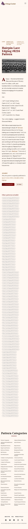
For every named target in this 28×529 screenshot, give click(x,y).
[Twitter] (22, 520)
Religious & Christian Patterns (20, 489)
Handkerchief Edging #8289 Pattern (11, 211)
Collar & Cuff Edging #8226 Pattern (10, 283)
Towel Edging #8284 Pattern (9, 232)
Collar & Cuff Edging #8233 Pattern (10, 272)
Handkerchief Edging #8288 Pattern (11, 200)
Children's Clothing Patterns (7, 457)
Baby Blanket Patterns (5, 445)
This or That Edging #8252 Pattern (10, 383)
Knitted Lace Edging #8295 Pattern (10, 312)
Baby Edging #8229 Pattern (9, 259)
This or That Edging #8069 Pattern (10, 386)
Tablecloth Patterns (18, 499)
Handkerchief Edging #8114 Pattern (10, 213)
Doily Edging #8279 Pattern (9, 251)
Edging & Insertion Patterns (7, 466)
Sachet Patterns (17, 493)
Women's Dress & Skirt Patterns (5, 505)
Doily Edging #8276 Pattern (9, 243)
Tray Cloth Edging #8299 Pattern (10, 370)
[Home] (8, 3)
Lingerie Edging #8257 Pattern (9, 360)
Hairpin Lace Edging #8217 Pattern (10, 293)
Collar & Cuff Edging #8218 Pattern (10, 285)
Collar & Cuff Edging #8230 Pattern (10, 280)
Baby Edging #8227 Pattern (9, 264)
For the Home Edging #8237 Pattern (11, 341)
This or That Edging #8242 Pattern (10, 378)
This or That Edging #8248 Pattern (10, 410)
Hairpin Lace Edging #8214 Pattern (10, 296)
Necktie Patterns (18, 481)
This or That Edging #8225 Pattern (10, 391)
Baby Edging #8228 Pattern (9, 267)
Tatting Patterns (4, 501)
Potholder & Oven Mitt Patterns (6, 490)
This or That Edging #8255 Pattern (10, 399)
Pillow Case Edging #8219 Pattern (10, 322)
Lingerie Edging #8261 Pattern (9, 357)
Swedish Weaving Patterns (20, 497)
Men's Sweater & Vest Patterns (5, 481)
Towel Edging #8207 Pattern (9, 224)
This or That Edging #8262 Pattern (10, 389)
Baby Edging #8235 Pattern (9, 256)
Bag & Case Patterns (5, 447)
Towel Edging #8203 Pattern (9, 235)
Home (3, 41)
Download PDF (9, 184)
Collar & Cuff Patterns (5, 462)
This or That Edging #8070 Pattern (10, 397)
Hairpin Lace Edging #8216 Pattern (10, 43)
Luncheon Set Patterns (19, 478)
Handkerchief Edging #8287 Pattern (11, 208)
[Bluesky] (9, 520)
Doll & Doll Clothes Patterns (20, 464)
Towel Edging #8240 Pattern (9, 229)
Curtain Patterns (17, 462)
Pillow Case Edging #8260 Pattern (10, 330)
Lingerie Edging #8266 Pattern (9, 362)
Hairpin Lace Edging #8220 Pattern (10, 298)
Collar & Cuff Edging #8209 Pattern (10, 277)
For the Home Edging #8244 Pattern (11, 346)
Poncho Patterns (18, 487)
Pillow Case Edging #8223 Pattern (10, 317)
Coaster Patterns (4, 460)
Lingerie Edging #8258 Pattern (9, 354)
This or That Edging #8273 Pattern (10, 402)
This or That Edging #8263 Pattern (10, 381)
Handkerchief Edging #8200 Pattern (11, 198)
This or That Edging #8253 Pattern (10, 413)
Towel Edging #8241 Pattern (9, 227)
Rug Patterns (3, 493)
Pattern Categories (5, 440)
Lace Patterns (4, 478)
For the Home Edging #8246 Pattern (11, 338)
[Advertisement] (14, 21)
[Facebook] (14, 520)
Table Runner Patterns (5, 499)
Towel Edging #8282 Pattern (9, 219)
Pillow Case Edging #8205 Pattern (10, 328)
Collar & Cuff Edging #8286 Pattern (10, 288)
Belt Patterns (3, 452)
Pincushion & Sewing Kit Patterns (19, 485)
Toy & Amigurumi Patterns (20, 501)
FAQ (12, 516)
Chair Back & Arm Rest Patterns (19, 455)
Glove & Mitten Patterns (19, 468)
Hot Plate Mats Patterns (6, 476)
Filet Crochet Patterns (19, 466)
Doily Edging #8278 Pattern (9, 240)
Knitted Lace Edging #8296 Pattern (10, 309)
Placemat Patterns (5, 487)
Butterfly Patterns (5, 454)
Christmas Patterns (18, 457)
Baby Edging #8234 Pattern (9, 261)
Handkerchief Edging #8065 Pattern (11, 203)
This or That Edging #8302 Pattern (10, 415)
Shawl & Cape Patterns (19, 495)
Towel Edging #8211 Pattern (9, 237)
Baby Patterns (17, 445)
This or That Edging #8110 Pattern (10, 394)
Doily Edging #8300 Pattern (9, 253)
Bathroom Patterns (5, 450)
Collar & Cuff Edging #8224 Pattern (10, 275)
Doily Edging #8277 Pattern (9, 245)
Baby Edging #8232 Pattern (9, 269)
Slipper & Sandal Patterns (6, 497)
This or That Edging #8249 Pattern (10, 407)
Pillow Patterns (4, 484)
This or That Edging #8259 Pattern (10, 405)
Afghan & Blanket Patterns (20, 440)
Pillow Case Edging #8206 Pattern (10, 320)
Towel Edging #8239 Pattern (9, 221)
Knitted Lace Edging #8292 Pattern (10, 314)
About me (7, 516)
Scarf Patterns (4, 495)
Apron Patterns (17, 442)
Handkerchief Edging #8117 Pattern (10, 206)
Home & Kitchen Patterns (19, 474)
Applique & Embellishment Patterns (6, 443)
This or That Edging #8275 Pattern (10, 376)
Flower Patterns (4, 468)
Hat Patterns (3, 474)
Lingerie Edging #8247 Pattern (9, 365)
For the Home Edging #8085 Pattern (11, 349)
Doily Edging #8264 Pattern (9, 248)
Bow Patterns (17, 452)
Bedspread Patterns (18, 450)
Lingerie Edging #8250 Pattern (9, 368)
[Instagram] (18, 520)
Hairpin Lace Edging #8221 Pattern (10, 301)
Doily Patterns (4, 464)
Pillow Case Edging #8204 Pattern (10, 333)
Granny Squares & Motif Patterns (6, 471)
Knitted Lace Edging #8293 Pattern (10, 304)
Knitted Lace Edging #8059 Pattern (10, 306)
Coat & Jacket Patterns (19, 460)
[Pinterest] (5, 520)
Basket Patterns (17, 447)
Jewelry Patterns (17, 476)
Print (20, 184)
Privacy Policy (19, 516)
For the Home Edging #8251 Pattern (11, 336)
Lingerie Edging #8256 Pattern (9, 352)
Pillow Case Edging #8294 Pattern (10, 325)
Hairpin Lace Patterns (18, 471)
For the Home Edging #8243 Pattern (11, 344)
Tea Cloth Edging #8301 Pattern (10, 373)
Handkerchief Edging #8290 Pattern (11, 216)
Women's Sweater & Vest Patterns (19, 505)
